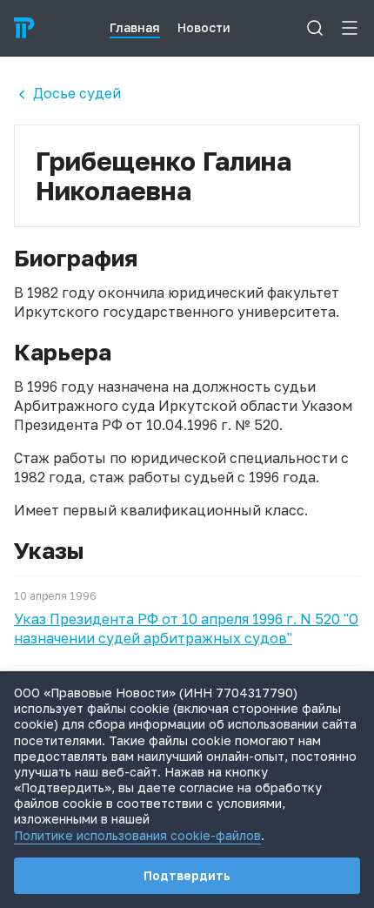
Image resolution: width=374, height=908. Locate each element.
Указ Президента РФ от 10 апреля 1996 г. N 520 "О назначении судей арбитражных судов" (186, 628)
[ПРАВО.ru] (24, 27)
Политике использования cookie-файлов (137, 835)
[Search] (314, 27)
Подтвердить (187, 875)
